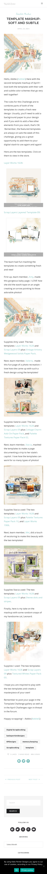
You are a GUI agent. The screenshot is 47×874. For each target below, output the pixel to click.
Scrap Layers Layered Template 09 (22, 212)
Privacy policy (27, 870)
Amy (31, 276)
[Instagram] (23, 829)
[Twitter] (18, 829)
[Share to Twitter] (23, 761)
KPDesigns (11, 742)
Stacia (29, 444)
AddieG (21, 78)
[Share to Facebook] (19, 761)
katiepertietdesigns (16, 736)
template (30, 748)
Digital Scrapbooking (16, 730)
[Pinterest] (28, 829)
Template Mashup (23, 13)
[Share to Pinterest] (28, 761)
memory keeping (30, 742)
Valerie (29, 360)
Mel (28, 532)
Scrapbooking (13, 748)
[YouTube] (34, 829)
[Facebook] (12, 829)
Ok (16, 870)
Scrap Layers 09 (12, 349)
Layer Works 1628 (13, 162)
